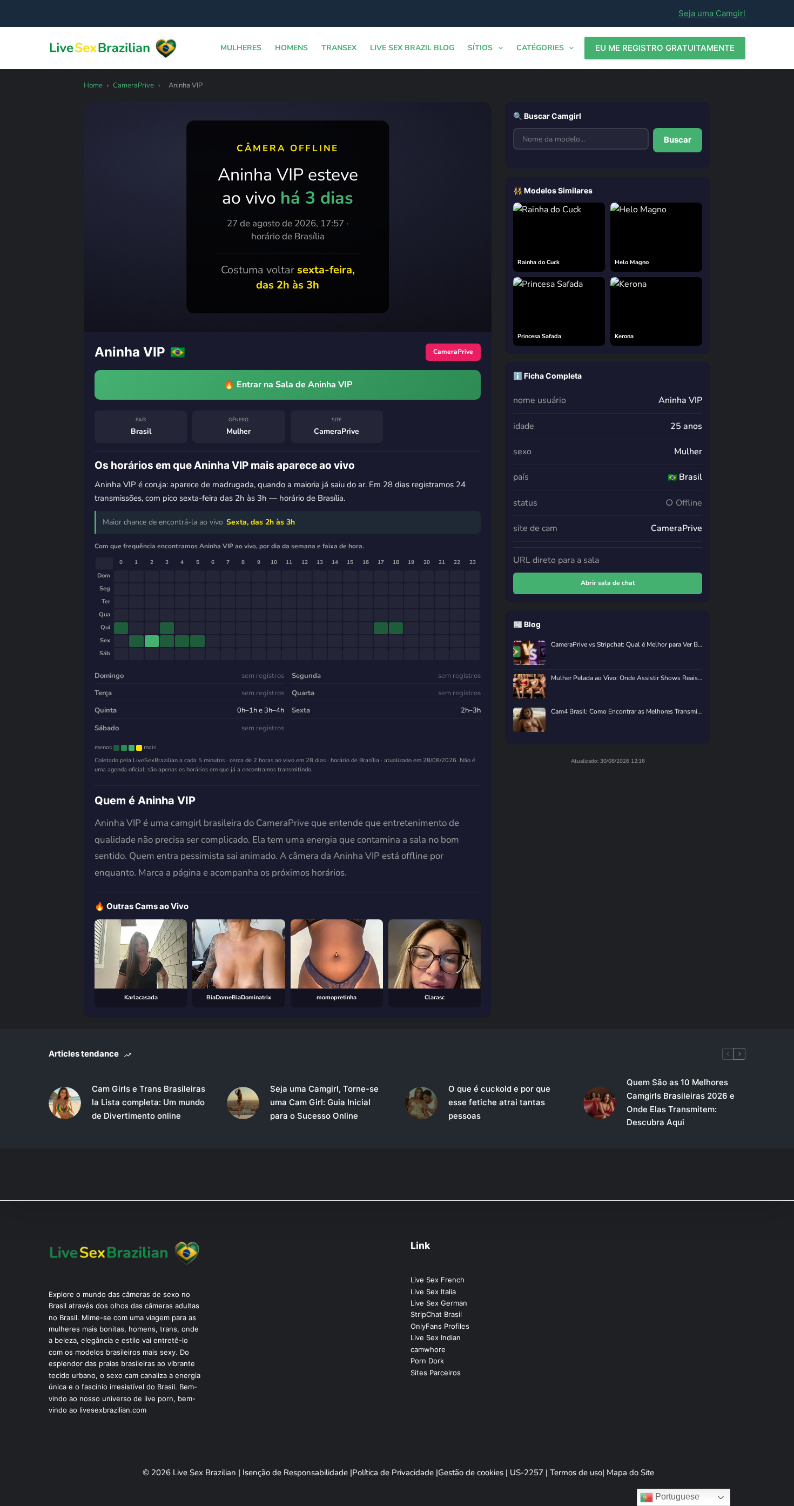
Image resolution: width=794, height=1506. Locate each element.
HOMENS (291, 48)
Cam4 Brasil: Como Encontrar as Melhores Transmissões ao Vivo (626, 712)
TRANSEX (338, 48)
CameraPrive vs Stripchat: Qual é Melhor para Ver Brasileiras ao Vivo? (626, 645)
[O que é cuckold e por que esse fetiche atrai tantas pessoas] (421, 1103)
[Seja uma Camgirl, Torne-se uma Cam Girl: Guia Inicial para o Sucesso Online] (243, 1103)
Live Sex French (438, 1279)
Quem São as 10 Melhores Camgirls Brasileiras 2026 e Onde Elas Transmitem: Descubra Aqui (681, 1102)
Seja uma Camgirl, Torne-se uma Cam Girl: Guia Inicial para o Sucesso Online (324, 1102)
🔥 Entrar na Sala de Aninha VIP (288, 385)
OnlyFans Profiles (440, 1326)
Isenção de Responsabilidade (296, 1472)
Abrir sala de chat (608, 583)
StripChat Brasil (436, 1314)
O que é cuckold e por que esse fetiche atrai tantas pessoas (499, 1102)
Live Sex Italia (433, 1291)
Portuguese (676, 1496)
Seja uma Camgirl (711, 13)
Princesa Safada (539, 336)
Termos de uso (576, 1472)
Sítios (480, 48)
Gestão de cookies (472, 1472)
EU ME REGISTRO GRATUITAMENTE (665, 48)
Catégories (540, 48)
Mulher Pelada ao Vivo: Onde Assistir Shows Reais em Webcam (626, 678)
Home (93, 85)
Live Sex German (439, 1303)
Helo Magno (632, 262)
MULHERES (240, 48)
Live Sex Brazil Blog (412, 48)
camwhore (428, 1349)
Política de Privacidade (394, 1472)
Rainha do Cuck (538, 262)
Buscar (677, 140)
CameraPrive (133, 85)
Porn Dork (427, 1360)
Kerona (624, 336)
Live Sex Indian (436, 1337)
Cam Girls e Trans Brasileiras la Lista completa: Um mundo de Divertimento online (148, 1102)
